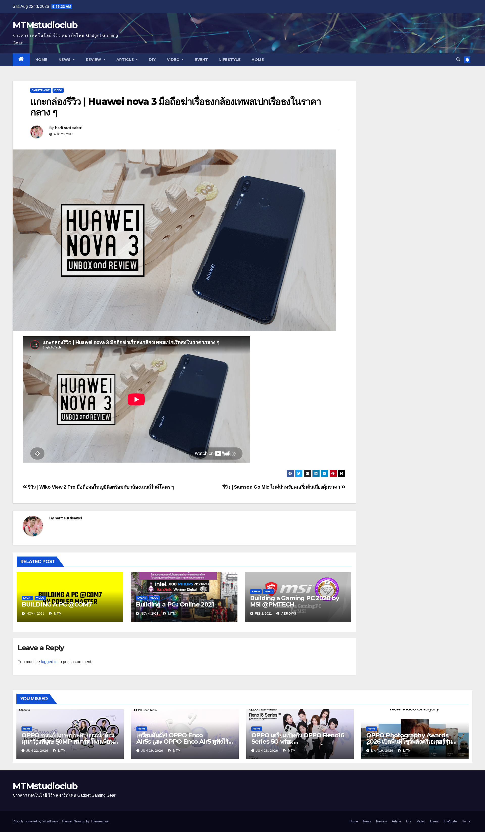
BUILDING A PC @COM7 (57, 604)
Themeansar (100, 821)
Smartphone (41, 90)
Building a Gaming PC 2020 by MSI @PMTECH (294, 601)
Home (41, 59)
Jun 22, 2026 (37, 750)
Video (174, 59)
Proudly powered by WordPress (36, 821)
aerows (288, 613)
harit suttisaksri (68, 127)
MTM (57, 613)
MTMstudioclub (45, 25)
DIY (152, 59)
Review (94, 59)
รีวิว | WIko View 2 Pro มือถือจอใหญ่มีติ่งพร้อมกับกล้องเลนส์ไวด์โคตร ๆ (100, 487)
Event (201, 59)
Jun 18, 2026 (267, 750)
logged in (49, 662)
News (65, 59)
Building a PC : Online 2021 (175, 604)
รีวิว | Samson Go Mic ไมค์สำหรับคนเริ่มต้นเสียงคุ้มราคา (282, 487)
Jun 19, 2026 (152, 750)
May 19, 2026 (382, 750)
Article (125, 59)
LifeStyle (230, 59)
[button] (458, 59)
